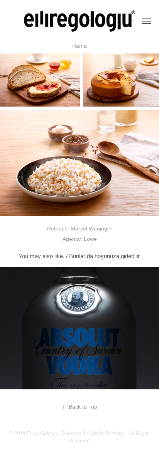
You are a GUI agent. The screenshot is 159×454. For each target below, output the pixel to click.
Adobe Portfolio (107, 433)
